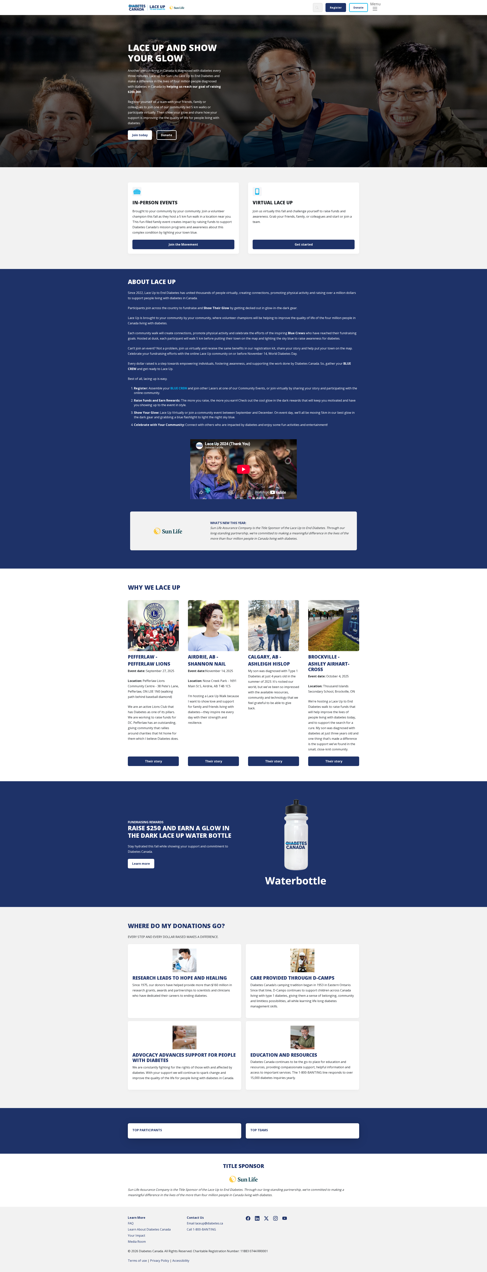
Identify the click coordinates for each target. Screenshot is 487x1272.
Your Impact (136, 1235)
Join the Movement (183, 244)
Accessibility (180, 1260)
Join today (140, 135)
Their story (153, 761)
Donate (358, 7)
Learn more (141, 864)
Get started (304, 244)
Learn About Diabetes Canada (149, 1229)
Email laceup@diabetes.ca (205, 1223)
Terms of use (137, 1260)
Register (336, 7)
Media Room (137, 1241)
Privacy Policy (159, 1260)
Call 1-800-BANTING (201, 1229)
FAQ (131, 1223)
